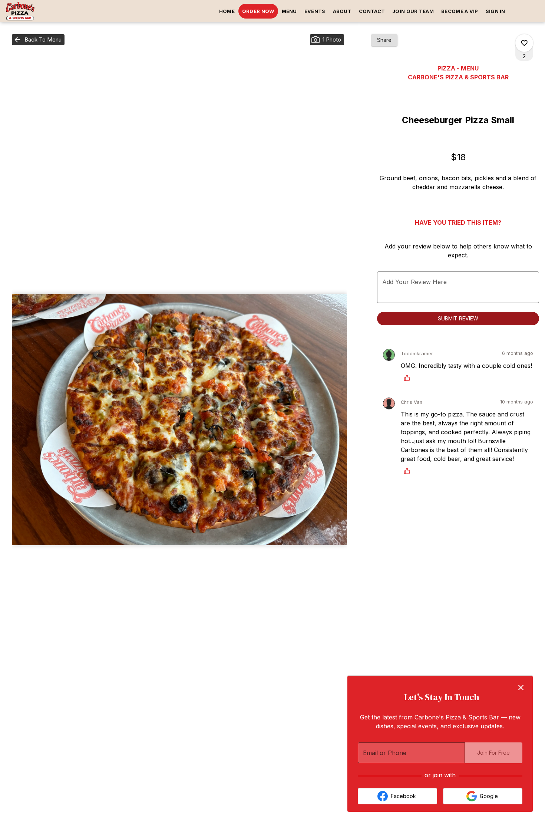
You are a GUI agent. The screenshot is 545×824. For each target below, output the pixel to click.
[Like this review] (409, 378)
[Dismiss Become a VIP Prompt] (521, 687)
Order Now (258, 11)
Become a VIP (459, 11)
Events (315, 11)
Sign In (495, 11)
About (342, 11)
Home (227, 11)
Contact (372, 11)
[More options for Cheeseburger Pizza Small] (524, 43)
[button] (38, 39)
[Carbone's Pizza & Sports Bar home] (39, 11)
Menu (289, 11)
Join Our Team (413, 11)
